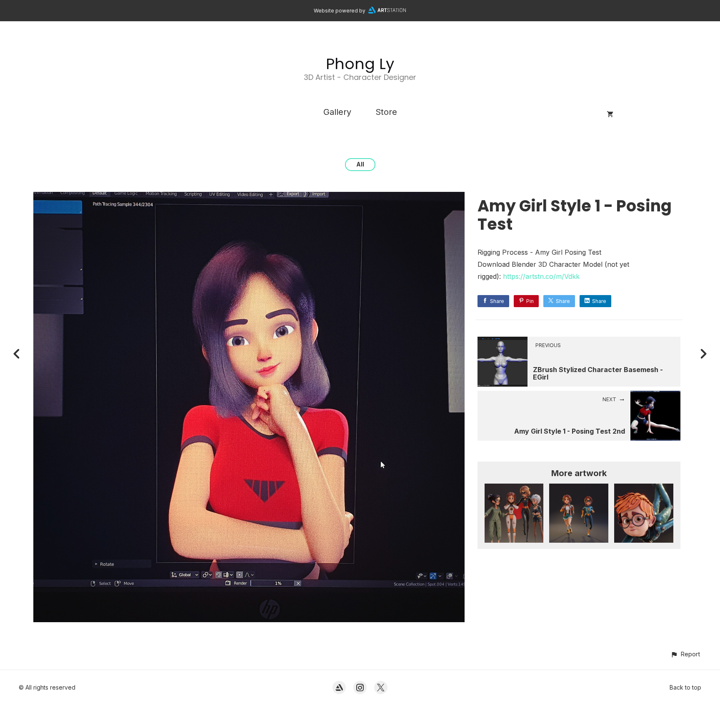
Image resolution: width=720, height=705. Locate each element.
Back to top (685, 687)
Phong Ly (360, 63)
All (360, 164)
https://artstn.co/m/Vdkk (541, 276)
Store (386, 112)
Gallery (337, 112)
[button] (685, 654)
